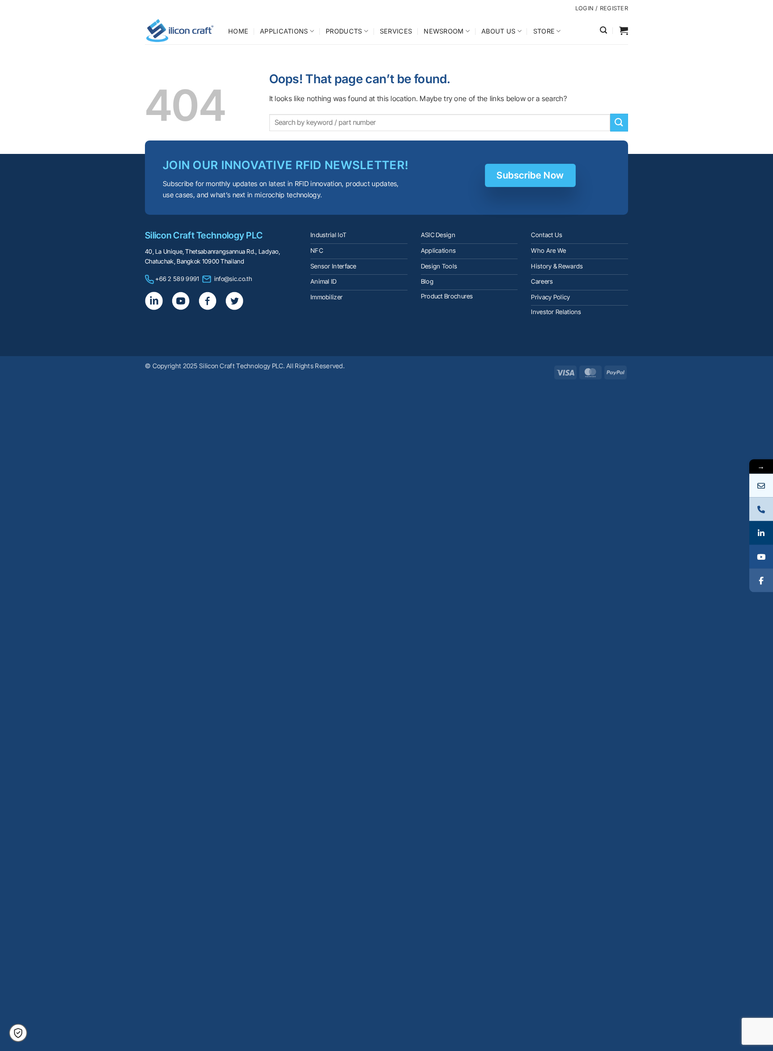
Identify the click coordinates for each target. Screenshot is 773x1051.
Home (238, 31)
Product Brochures (447, 296)
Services (396, 31)
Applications (284, 31)
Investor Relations (556, 311)
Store (544, 31)
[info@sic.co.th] (761, 485)
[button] (603, 30)
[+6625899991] (761, 509)
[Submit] (619, 122)
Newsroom (443, 31)
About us (498, 31)
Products (344, 31)
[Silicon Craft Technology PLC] (180, 30)
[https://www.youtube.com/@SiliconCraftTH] (761, 556)
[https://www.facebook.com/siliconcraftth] (761, 580)
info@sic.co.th (233, 278)
